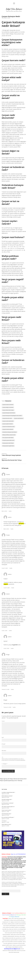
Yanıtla (10, 511)
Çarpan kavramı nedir (7, 418)
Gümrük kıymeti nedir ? (6, 813)
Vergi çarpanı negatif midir (8, 445)
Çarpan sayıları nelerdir (8, 423)
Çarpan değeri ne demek (8, 407)
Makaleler (8, 401)
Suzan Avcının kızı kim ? (6, 810)
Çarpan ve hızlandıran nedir (8, 426)
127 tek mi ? (4, 821)
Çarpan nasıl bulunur (18, 418)
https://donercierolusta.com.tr (18, 779)
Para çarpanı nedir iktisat (8, 437)
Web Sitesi (4, 750)
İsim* (3, 737)
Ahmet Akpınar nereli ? (6, 824)
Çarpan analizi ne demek (8, 404)
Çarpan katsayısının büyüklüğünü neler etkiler (12, 415)
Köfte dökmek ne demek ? (7, 796)
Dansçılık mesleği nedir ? (7, 799)
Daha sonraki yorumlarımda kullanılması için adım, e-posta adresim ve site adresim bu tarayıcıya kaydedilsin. (13, 759)
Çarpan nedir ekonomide (8, 421)
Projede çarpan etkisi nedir (8, 440)
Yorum (3, 721)
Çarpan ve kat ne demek (8, 429)
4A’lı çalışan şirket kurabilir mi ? (8, 806)
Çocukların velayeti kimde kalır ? (8, 792)
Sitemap (20, 780)
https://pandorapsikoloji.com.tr (8, 780)
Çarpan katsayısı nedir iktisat (9, 412)
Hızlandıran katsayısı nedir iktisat (9, 432)
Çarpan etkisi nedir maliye (8, 410)
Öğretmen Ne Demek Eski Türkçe (12, 460)
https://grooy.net (5, 779)
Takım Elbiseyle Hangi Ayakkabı (11, 455)
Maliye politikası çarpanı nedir (9, 434)
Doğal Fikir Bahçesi (14, 9)
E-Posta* (3, 744)
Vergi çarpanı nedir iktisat (8, 443)
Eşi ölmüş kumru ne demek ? (8, 803)
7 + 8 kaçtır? (4, 763)
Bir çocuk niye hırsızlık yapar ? (8, 817)
